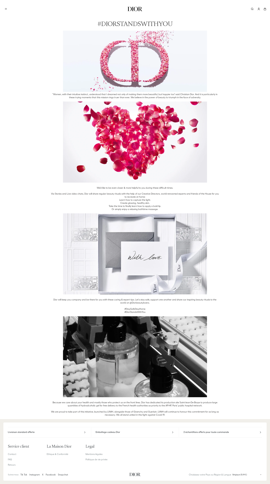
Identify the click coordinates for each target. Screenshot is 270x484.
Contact (12, 454)
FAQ (10, 459)
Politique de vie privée (96, 459)
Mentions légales (94, 454)
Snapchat (63, 474)
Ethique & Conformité (57, 454)
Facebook (51, 474)
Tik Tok (23, 474)
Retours (11, 464)
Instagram (34, 474)
